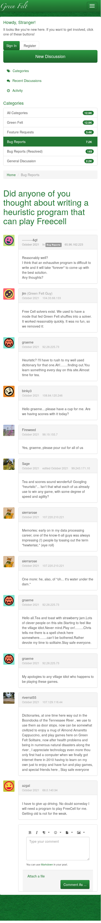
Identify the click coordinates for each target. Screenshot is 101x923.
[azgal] (10, 786)
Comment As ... (75, 884)
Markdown (47, 864)
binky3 (27, 390)
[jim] (10, 294)
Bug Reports (49, 141)
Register (30, 45)
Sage (26, 463)
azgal (26, 785)
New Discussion (50, 56)
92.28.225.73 (50, 347)
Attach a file (36, 876)
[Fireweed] (10, 430)
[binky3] (10, 391)
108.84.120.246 (52, 395)
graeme (28, 342)
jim (24, 293)
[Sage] (10, 464)
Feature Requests (49, 132)
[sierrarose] (10, 513)
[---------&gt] (10, 240)
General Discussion (49, 160)
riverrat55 (29, 697)
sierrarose (29, 512)
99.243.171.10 (80, 468)
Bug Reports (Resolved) (49, 151)
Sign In (11, 45)
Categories (20, 70)
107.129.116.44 (52, 702)
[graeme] (10, 342)
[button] (29, 832)
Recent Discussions (26, 80)
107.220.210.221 (53, 517)
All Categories (49, 112)
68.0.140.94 (50, 790)
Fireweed (29, 429)
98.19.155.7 (50, 434)
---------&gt (29, 239)
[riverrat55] (10, 698)
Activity (17, 90)
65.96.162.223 (74, 244)
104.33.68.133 (51, 298)
